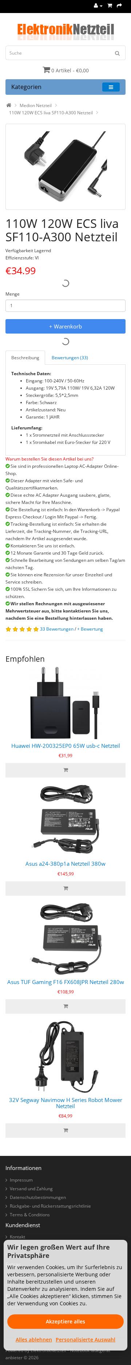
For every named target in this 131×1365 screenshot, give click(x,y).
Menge (12, 294)
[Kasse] (119, 6)
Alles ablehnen (34, 1339)
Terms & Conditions (30, 1215)
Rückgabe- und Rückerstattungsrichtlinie (50, 1206)
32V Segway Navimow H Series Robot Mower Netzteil (65, 1103)
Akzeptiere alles (65, 1321)
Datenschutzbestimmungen (38, 1197)
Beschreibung (25, 358)
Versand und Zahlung (31, 1189)
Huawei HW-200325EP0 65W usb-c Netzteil (65, 745)
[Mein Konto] (98, 6)
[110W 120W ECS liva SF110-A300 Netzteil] (65, 167)
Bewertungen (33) (70, 358)
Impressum (21, 1180)
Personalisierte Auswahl (85, 1339)
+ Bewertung (90, 629)
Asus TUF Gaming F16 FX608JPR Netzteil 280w (65, 981)
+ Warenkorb (65, 326)
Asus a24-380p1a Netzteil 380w (65, 863)
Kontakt (17, 1237)
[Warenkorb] (109, 6)
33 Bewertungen (57, 629)
